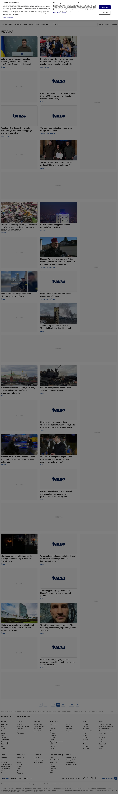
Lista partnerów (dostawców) (60, 12)
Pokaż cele (105, 12)
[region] (59, 10)
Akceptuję (105, 7)
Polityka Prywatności (8, 17)
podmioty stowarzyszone (32, 5)
